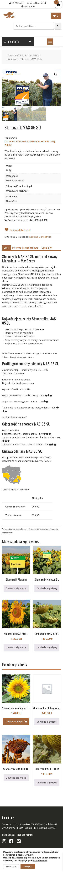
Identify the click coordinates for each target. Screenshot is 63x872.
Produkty (13, 41)
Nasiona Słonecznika (40, 236)
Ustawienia (11, 866)
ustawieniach (40, 860)
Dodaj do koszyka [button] (14, 721)
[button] (50, 41)
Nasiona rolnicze (23, 55)
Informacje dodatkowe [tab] (25, 247)
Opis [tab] (6, 247)
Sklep (10, 55)
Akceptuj (28, 866)
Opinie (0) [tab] (47, 247)
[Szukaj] (58, 26)
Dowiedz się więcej (16, 588)
